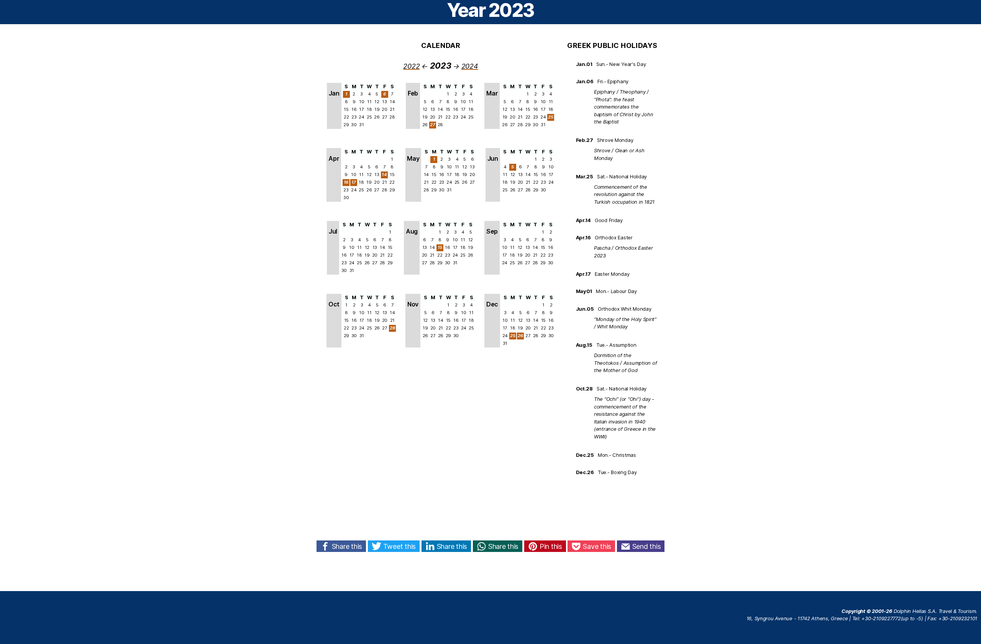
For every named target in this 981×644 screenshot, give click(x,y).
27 (433, 124)
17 (353, 182)
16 (346, 182)
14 (384, 174)
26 (520, 335)
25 (551, 117)
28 (392, 328)
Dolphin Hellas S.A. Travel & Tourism (935, 611)
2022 (411, 66)
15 (440, 247)
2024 (469, 66)
